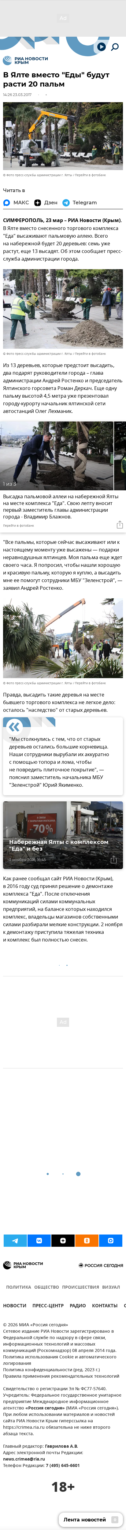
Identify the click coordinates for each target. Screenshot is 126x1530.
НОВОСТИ (14, 1306)
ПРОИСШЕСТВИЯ (80, 1287)
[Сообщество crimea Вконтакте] (39, 1241)
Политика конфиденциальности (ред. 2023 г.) (51, 1370)
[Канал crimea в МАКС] (110, 1241)
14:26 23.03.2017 (17, 94)
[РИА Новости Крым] (25, 61)
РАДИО (78, 1306)
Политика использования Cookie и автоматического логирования (60, 1360)
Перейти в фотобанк (90, 175)
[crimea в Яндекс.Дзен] (63, 1241)
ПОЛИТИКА (18, 1287)
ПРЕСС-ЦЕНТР (48, 1306)
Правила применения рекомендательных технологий (61, 1376)
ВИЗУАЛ (111, 1287)
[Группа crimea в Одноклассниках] (86, 1241)
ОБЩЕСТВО (46, 1287)
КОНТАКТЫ (105, 1306)
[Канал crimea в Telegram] (15, 1241)
